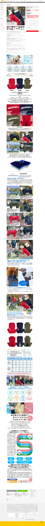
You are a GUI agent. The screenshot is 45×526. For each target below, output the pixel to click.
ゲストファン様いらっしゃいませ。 (10, 2)
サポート (7, 498)
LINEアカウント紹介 (32, 495)
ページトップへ (41, 522)
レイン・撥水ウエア (2, 20)
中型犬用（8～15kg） (2, 12)
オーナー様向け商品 (2, 27)
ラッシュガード (2, 19)
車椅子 (1, 26)
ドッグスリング (2, 22)
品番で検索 (1, 3)
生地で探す (2, 6)
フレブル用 (2, 14)
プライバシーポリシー (18, 523)
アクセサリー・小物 (2, 28)
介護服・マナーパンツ (3, 25)
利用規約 (16, 523)
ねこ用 (1, 16)
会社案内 (7, 500)
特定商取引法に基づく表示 (32, 523)
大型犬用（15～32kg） (3, 13)
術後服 (1, 23)
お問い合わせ (14, 523)
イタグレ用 (2, 15)
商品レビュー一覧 (32, 496)
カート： (19, 2)
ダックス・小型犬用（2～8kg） (3, 10)
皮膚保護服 (2, 24)
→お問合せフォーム (24, 494)
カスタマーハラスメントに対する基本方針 (25, 523)
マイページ (32, 494)
